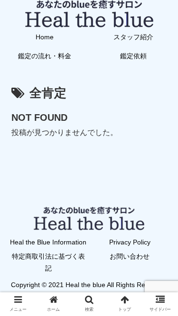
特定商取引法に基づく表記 (48, 262)
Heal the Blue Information (48, 242)
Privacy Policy (129, 242)
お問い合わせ (130, 256)
